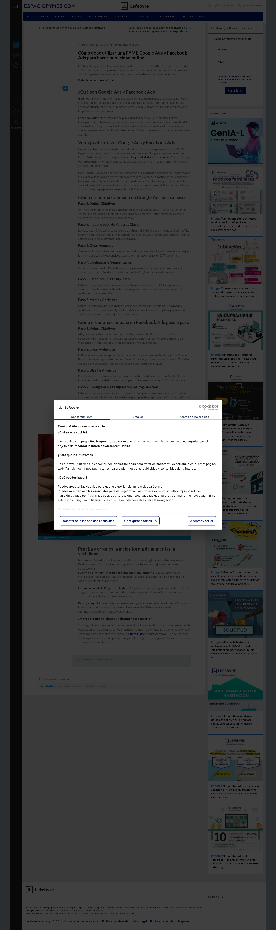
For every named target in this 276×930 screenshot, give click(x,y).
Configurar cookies (138, 521)
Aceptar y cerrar (201, 521)
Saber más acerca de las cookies (82, 509)
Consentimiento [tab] (81, 417)
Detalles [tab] (138, 417)
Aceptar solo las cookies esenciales (88, 521)
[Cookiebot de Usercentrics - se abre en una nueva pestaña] (202, 407)
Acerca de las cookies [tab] (194, 417)
